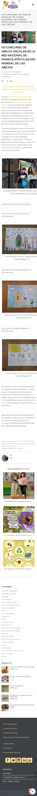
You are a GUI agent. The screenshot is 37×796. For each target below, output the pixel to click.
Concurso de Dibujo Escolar (12, 74)
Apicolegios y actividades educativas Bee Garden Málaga (19, 569)
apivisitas (5, 596)
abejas (8, 441)
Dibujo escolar (6, 446)
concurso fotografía (8, 608)
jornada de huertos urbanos (11, 631)
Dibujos (13, 446)
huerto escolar (6, 625)
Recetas (4, 645)
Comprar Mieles (8, 744)
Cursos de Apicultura (10, 724)
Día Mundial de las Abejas (21, 443)
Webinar (4, 656)
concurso (14, 441)
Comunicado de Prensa (9, 602)
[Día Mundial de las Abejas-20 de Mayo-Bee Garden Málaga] (18, 485)
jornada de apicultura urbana (11, 628)
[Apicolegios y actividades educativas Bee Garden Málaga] (18, 553)
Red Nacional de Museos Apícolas (12, 448)
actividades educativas (9, 594)
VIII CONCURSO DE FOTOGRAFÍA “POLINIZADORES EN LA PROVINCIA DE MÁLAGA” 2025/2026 (19, 535)
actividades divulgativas (9, 591)
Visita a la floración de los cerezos (13, 651)
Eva (5, 72)
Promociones (7, 748)
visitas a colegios (7, 653)
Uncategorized (6, 77)
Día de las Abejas (7, 443)
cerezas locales (7, 599)
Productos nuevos (8, 642)
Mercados (5, 634)
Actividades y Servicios (10, 733)
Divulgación (25, 74)
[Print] (12, 81)
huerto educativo (7, 622)
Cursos (4, 611)
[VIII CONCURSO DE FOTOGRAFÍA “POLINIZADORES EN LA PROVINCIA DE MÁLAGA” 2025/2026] (18, 519)
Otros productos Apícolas (11, 752)
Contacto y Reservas (10, 728)
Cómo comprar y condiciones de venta (16, 737)
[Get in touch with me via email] (11, 458)
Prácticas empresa (8, 636)
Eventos (4, 619)
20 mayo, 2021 (16, 72)
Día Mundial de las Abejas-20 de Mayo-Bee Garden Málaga (19, 501)
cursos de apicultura (8, 614)
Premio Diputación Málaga (10, 639)
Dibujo (33, 443)
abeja (3, 441)
